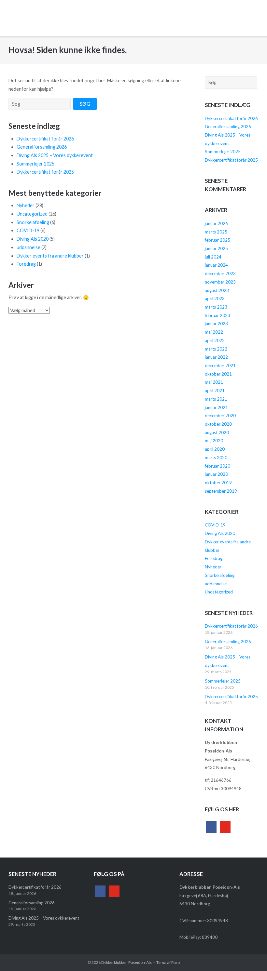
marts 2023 (216, 307)
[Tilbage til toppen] (250, 955)
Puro (175, 962)
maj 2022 (214, 332)
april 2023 (215, 298)
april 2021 (215, 390)
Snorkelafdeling (33, 222)
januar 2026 (216, 223)
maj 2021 (214, 382)
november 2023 (220, 282)
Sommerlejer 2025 (35, 163)
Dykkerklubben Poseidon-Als (126, 962)
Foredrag (26, 264)
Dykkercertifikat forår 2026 (45, 138)
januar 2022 (216, 357)
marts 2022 (216, 349)
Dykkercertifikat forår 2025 (45, 172)
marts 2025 (216, 231)
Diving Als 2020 (33, 239)
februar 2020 (217, 466)
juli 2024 (213, 256)
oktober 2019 (218, 482)
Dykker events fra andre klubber (50, 256)
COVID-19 (28, 230)
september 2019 (221, 491)
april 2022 (215, 340)
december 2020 (220, 415)
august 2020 (217, 432)
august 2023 (217, 290)
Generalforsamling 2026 (42, 147)
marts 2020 (216, 457)
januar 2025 (216, 248)
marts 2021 (216, 399)
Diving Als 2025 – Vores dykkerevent (55, 155)
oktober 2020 (218, 424)
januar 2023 (216, 323)
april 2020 (215, 449)
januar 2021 (216, 407)
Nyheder (26, 205)
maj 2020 (214, 440)
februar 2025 (217, 240)
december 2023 (220, 273)
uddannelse (28, 247)
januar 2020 (216, 474)
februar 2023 (217, 315)
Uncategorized (32, 214)
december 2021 (220, 365)
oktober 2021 (218, 374)
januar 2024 (216, 265)
